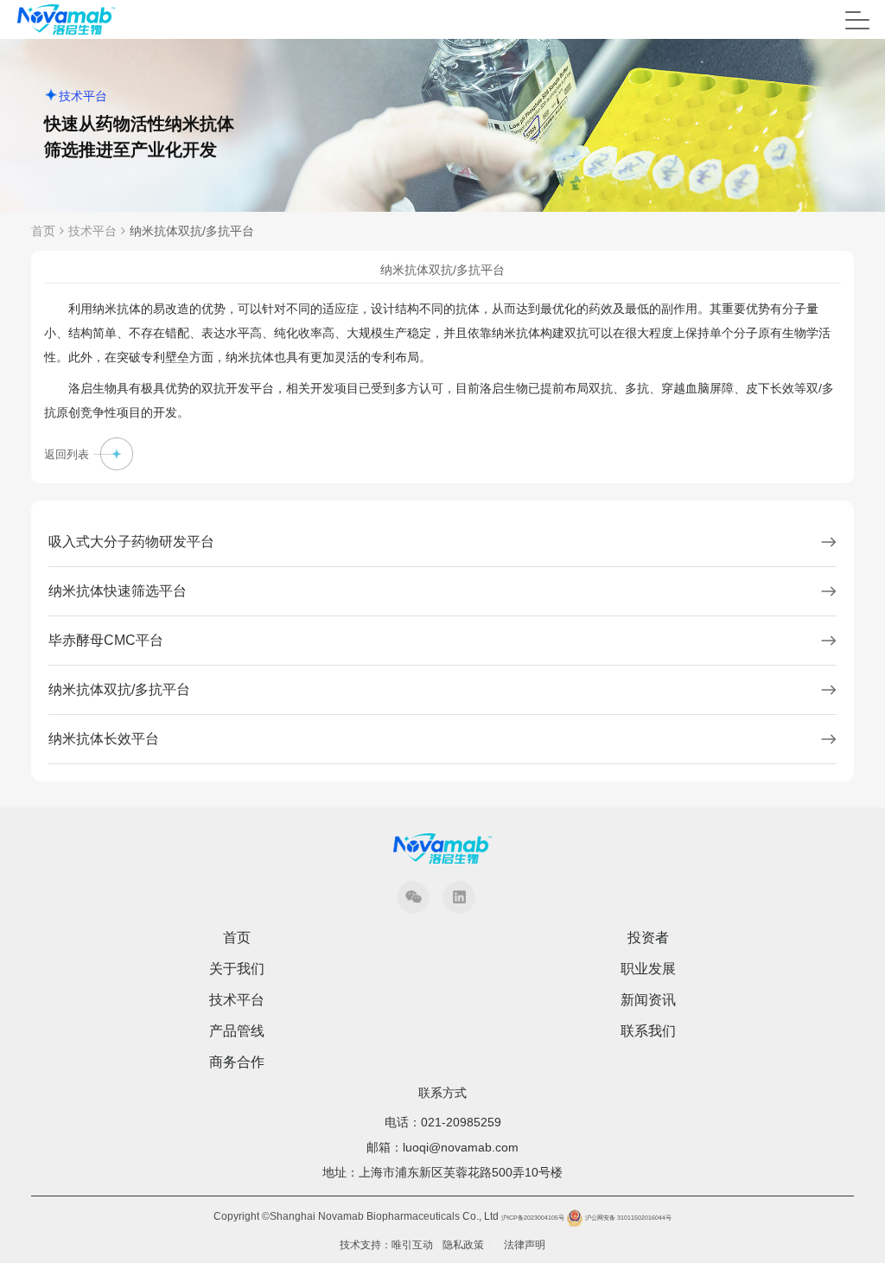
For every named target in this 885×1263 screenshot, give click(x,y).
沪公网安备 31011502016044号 (627, 1218)
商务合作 (236, 1062)
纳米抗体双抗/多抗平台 (192, 231)
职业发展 (648, 969)
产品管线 (236, 1031)
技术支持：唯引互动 (386, 1245)
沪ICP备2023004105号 (532, 1218)
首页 (43, 231)
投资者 (648, 938)
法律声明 (524, 1245)
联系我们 (648, 1031)
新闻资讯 (648, 1000)
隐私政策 (463, 1245)
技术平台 (92, 231)
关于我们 (236, 969)
